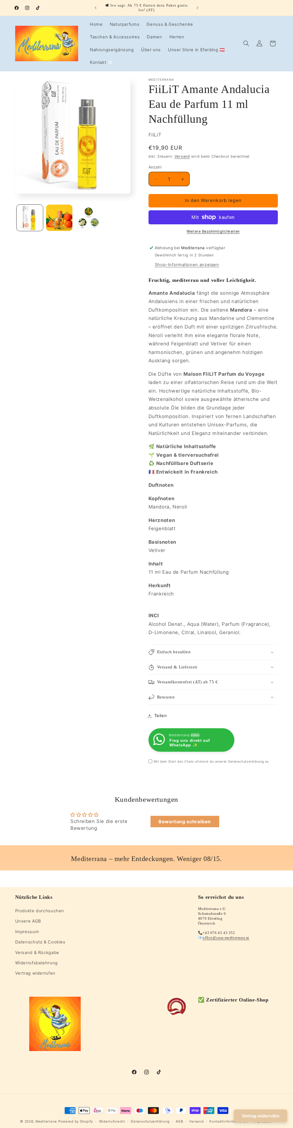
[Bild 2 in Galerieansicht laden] (59, 218)
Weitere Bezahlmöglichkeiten (213, 231)
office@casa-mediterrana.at (226, 937)
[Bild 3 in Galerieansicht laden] (88, 218)
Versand (182, 156)
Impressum (27, 931)
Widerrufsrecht (112, 1121)
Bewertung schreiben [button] (185, 821)
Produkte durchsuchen (39, 910)
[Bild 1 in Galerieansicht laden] (30, 218)
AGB (179, 1121)
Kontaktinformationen (228, 1121)
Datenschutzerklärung (150, 1121)
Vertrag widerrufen (35, 973)
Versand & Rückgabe (37, 952)
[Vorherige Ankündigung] (95, 7)
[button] (246, 43)
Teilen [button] (160, 715)
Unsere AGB (28, 921)
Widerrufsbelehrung (36, 962)
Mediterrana (46, 1121)
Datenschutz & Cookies (40, 942)
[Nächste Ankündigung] (197, 7)
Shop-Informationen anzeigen (187, 264)
